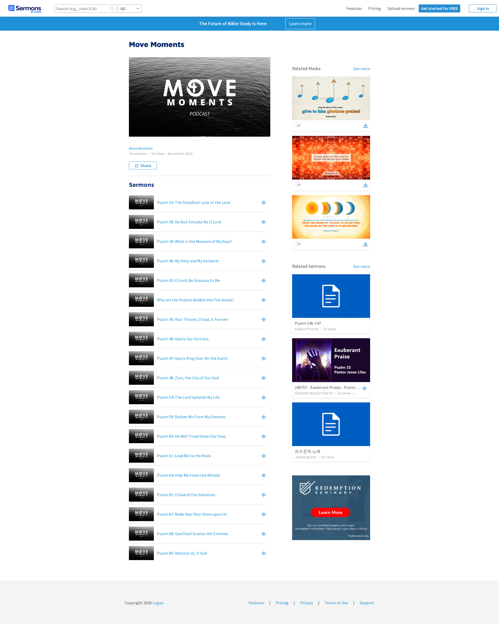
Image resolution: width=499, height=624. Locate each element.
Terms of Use (336, 602)
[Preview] (263, 202)
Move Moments (141, 148)
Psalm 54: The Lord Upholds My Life (188, 397)
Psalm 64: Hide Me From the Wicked (188, 475)
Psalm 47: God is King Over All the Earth (192, 358)
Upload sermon (401, 8)
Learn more (300, 23)
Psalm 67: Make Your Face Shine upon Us (192, 514)
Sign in (483, 8)
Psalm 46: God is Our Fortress (183, 338)
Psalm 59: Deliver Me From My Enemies (191, 416)
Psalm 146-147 (308, 323)
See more (361, 68)
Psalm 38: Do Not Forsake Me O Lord (189, 221)
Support (367, 602)
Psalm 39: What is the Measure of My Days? (194, 241)
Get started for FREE (439, 8)
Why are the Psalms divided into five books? (195, 299)
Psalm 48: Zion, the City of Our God (188, 377)
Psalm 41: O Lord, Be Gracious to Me (188, 280)
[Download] (365, 125)
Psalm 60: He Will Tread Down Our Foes (191, 436)
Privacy (306, 602)
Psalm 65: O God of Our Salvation (186, 494)
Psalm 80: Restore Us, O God (182, 553)
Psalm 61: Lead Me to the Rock (184, 455)
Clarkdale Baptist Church (314, 393)
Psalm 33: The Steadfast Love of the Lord (193, 202)
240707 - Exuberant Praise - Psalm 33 (327, 387)
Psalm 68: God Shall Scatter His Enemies (192, 533)
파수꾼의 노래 (307, 451)
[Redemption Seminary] (331, 507)
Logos (157, 602)
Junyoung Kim (305, 457)
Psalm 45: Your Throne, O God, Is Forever (192, 319)
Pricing (374, 8)
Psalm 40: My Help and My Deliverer (188, 260)
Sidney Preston (307, 329)
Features (354, 8)
